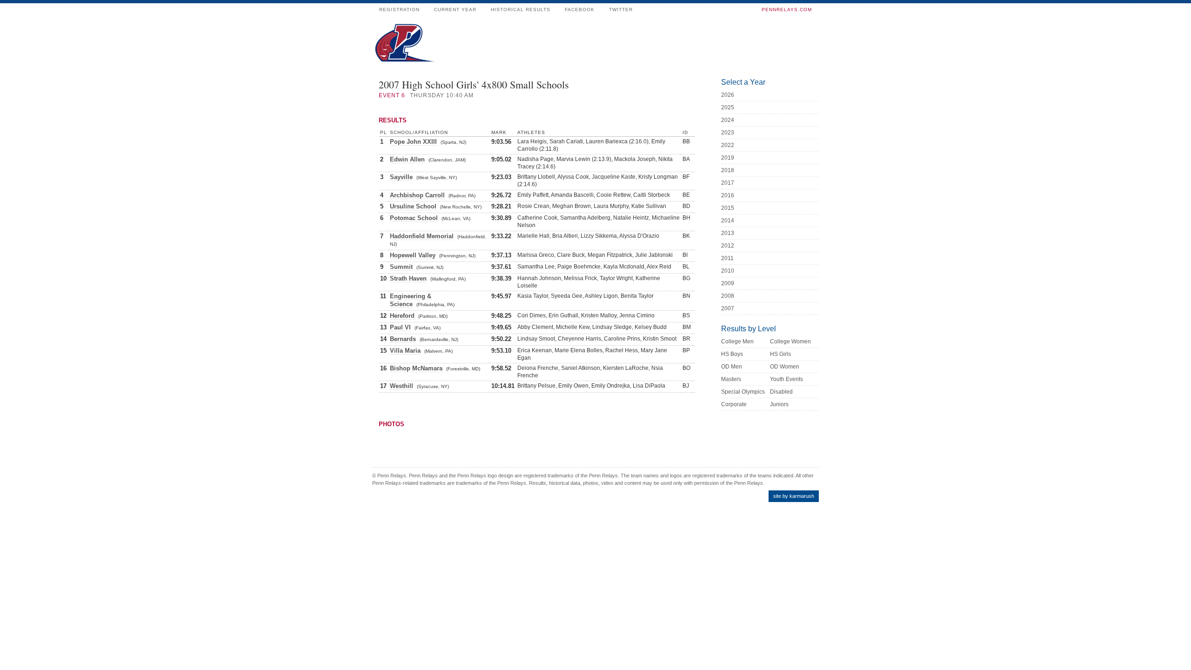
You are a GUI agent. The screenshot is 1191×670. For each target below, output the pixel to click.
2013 (727, 233)
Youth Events (786, 379)
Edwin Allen (407, 159)
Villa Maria (405, 350)
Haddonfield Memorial (422, 236)
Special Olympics (743, 392)
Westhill (401, 385)
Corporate (734, 404)
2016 (727, 195)
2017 (727, 183)
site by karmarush (793, 496)
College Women (790, 341)
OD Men (731, 366)
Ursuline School (413, 206)
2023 (727, 132)
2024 (727, 120)
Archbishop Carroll (417, 195)
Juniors (779, 404)
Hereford (402, 315)
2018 (727, 170)
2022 (727, 145)
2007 (727, 308)
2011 (727, 258)
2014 (727, 220)
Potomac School (414, 217)
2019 (727, 157)
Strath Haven (408, 278)
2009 (727, 283)
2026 (727, 95)
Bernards (403, 338)
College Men (737, 341)
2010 (727, 271)
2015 (727, 208)
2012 (727, 245)
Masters (731, 379)
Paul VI (400, 327)
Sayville (401, 177)
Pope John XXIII (413, 141)
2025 (727, 107)
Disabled (781, 392)
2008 (727, 296)
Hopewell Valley (412, 255)
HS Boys (732, 354)
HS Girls (780, 354)
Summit (401, 266)
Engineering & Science (410, 300)
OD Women (784, 366)
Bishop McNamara (416, 368)
